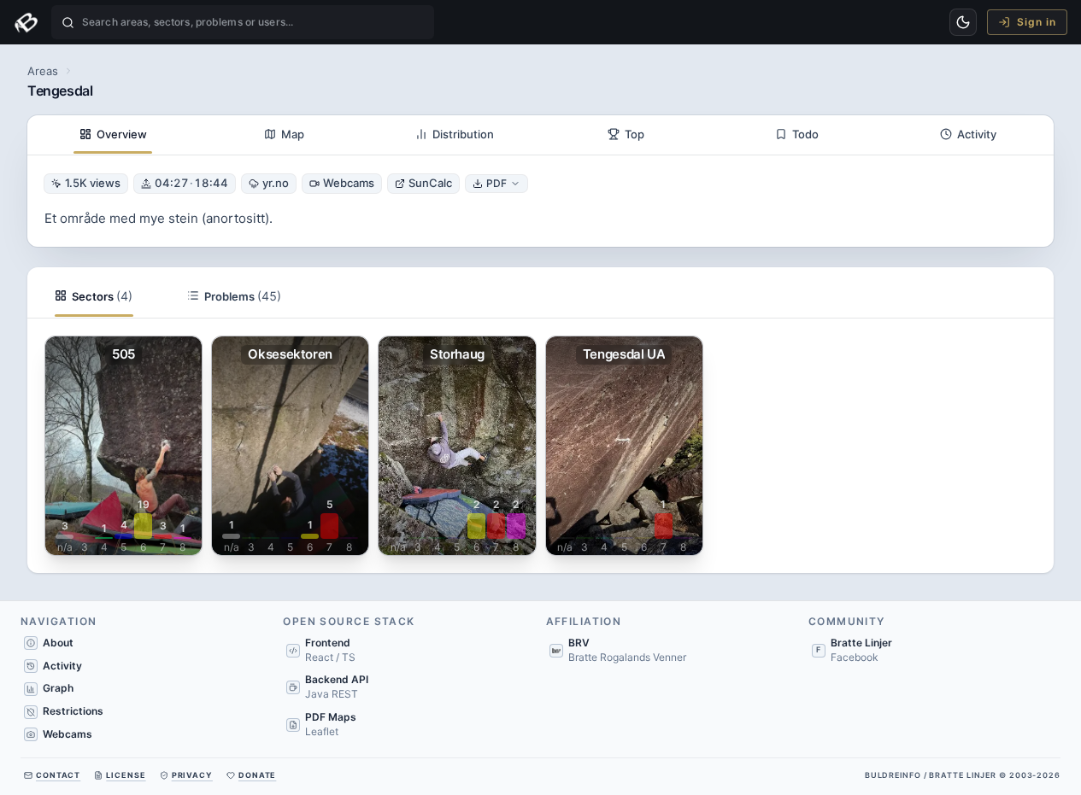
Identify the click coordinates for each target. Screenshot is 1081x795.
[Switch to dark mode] (963, 22)
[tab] (112, 135)
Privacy (192, 775)
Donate (257, 775)
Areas (42, 71)
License (125, 775)
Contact (58, 775)
